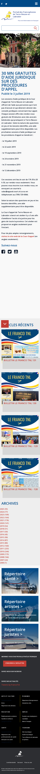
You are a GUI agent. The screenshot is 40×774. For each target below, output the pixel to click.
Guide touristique (27, 734)
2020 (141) (4, 523)
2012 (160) (4, 546)
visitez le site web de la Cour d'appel (17, 236)
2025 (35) (4, 509)
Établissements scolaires (9, 716)
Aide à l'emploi (26, 721)
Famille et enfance (7, 719)
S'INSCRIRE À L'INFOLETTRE (14, 663)
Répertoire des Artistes (8, 705)
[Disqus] (20, 290)
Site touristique (27, 732)
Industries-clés (26, 703)
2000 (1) (3, 563)
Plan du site (28, 762)
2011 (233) (4, 548)
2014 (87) (4, 540)
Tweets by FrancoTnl (10, 685)
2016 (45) (4, 534)
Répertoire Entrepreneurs (30, 700)
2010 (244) (4, 551)
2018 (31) (4, 529)
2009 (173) (4, 554)
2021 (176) (4, 520)
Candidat (25, 719)
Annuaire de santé (7, 739)
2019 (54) (4, 526)
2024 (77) (4, 512)
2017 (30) (4, 531)
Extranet (20, 762)
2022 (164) (4, 517)
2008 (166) (4, 557)
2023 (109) (4, 514)
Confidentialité (11, 762)
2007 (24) (4, 560)
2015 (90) (4, 537)
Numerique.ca (20, 770)
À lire (3, 703)
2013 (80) (4, 543)
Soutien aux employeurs (29, 716)
